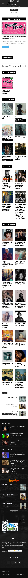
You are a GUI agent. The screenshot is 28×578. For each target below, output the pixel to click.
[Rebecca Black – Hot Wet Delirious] (7, 235)
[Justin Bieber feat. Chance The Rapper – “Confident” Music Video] (7, 197)
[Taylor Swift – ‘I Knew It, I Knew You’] (7, 336)
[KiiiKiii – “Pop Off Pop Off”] (7, 129)
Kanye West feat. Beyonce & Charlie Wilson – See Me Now (20, 305)
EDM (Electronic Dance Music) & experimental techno (19, 120)
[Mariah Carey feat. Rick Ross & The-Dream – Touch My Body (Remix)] (5, 462)
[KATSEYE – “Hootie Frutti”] (22, 406)
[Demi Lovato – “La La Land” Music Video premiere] (21, 176)
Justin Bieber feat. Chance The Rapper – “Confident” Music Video (6, 208)
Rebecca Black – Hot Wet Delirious (7, 243)
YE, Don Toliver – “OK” (7, 117)
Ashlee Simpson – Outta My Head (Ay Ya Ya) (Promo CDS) (7, 305)
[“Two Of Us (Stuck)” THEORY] (21, 336)
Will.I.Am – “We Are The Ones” (20, 324)
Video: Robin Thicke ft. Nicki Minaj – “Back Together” (7, 284)
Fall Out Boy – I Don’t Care (7, 383)
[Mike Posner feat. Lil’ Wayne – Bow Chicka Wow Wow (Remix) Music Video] (5, 470)
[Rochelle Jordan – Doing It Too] (21, 356)
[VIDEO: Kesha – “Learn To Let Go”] (21, 254)
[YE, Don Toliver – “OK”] (7, 109)
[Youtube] (19, 562)
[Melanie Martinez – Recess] (7, 316)
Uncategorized (5, 38)
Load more (13, 511)
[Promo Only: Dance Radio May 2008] (14, 28)
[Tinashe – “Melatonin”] (21, 109)
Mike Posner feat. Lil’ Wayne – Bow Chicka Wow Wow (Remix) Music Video (17, 470)
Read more (5, 47)
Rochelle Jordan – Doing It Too (20, 365)
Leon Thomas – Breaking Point (20, 283)
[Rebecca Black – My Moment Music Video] (21, 235)
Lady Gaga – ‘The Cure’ (7, 364)
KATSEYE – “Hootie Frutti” (12, 404)
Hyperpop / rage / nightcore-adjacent (7, 140)
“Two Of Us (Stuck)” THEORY (20, 344)
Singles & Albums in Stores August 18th (7, 186)
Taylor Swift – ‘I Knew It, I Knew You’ (7, 344)
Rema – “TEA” (14, 12)
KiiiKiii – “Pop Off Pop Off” (6, 137)
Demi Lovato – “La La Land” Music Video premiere (19, 186)
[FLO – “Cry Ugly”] (21, 129)
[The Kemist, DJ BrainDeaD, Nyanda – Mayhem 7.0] (5, 435)
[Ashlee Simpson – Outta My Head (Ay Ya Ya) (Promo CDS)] (7, 296)
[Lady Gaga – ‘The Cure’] (7, 356)
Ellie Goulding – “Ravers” (7, 157)
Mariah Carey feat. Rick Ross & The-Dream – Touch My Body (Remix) (17, 462)
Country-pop (4, 347)
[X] (15, 562)
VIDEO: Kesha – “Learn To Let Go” (20, 263)
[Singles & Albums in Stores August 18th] (7, 176)
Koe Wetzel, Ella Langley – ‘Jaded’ (20, 157)
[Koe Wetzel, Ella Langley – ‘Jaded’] (21, 149)
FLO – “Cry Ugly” (20, 137)
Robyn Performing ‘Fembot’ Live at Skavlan (7, 264)
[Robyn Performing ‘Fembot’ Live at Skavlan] (7, 254)
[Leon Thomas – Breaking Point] (21, 275)
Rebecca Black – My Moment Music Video (20, 243)
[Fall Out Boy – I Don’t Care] (7, 375)
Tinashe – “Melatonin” (19, 117)
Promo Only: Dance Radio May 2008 (14, 36)
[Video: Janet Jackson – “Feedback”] (5, 442)
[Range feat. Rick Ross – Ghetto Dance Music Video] (21, 375)
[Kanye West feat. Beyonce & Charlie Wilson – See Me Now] (21, 296)
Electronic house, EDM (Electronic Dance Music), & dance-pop (7, 160)
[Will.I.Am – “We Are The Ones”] (21, 316)
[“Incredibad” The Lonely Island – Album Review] (5, 428)
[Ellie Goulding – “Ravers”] (7, 149)
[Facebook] (8, 562)
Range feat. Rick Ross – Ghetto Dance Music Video (19, 385)
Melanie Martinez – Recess (5, 325)
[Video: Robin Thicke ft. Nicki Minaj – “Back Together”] (7, 275)
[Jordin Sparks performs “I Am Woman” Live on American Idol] (5, 455)
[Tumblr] (12, 562)
